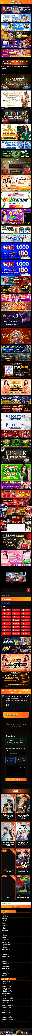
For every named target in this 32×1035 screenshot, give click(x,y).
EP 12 (26, 620)
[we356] (16, 154)
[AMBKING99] (16, 217)
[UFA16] (16, 455)
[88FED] (16, 520)
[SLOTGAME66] (28, 510)
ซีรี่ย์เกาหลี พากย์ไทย (8, 1005)
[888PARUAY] (16, 200)
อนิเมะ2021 (6, 966)
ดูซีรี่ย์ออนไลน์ (6, 944)
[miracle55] (16, 98)
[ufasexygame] (16, 485)
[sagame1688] (16, 641)
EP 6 (26, 613)
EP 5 (16, 613)
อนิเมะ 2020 (6, 956)
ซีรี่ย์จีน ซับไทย (6, 981)
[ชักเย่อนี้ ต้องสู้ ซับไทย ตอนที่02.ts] (28, 590)
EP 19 (7, 630)
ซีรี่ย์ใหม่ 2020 (6, 937)
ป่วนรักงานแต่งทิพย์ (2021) (8, 896)
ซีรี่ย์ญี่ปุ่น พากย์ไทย (7, 991)
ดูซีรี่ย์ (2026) (6, 940)
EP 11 (17, 620)
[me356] (16, 145)
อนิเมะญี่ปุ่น (6, 973)
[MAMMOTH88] (16, 230)
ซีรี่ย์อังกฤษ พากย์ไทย (8, 998)
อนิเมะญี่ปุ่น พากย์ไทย (8, 1019)
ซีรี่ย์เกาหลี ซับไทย (7, 1003)
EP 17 (17, 627)
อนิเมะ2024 (6, 968)
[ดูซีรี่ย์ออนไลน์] (16, 650)
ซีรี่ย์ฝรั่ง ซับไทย (7, 993)
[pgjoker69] (16, 511)
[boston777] (16, 10)
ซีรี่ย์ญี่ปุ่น (5, 918)
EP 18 (26, 627)
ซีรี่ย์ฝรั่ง (5, 921)
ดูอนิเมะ (5, 947)
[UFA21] (16, 280)
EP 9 (26, 617)
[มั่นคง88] (16, 662)
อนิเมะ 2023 (6, 959)
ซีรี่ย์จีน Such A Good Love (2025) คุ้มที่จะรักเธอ (8, 816)
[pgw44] (16, 443)
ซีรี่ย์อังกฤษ (5, 928)
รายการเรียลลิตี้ (6, 1010)
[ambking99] (16, 558)
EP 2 (16, 610)
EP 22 (7, 633)
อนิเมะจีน (5, 971)
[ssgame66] (8, 1033)
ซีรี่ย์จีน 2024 (6, 916)
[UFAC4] (16, 35)
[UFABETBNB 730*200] (16, 289)
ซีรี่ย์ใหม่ (5, 935)
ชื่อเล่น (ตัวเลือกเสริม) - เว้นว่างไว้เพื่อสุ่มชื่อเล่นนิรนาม (15, 749)
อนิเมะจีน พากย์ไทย (7, 1015)
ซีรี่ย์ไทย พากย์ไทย (7, 1007)
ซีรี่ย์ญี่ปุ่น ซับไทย (7, 988)
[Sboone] (16, 417)
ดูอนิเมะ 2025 (6, 949)
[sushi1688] (16, 183)
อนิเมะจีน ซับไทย (7, 1012)
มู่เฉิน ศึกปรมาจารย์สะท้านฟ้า (8, 870)
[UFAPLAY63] (16, 502)
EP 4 (7, 613)
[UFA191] (16, 541)
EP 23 (17, 633)
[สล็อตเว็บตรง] (16, 306)
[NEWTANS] (3, 524)
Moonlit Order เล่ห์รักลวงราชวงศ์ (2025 (23, 870)
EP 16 (7, 627)
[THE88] (16, 336)
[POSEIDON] (16, 349)
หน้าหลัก (3, 66)
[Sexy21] (16, 298)
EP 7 (7, 617)
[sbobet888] (16, 400)
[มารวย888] (28, 524)
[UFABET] (16, 166)
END (26, 633)
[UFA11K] (16, 115)
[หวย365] (16, 251)
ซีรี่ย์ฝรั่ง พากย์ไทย (7, 996)
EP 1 (7, 610)
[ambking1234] (16, 238)
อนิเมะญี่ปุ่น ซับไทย (7, 1017)
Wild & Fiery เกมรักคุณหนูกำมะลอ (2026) (23, 816)
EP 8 (16, 617)
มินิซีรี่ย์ (4, 952)
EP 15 (26, 623)
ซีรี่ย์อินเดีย (5, 930)
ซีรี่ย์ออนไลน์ (6, 925)
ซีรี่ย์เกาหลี (5, 933)
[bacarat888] (16, 408)
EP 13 (7, 623)
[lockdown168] (16, 18)
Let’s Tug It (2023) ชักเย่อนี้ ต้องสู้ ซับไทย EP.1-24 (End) (15, 62)
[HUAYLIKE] (16, 472)
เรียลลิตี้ (5, 975)
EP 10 (7, 620)
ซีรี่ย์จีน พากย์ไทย (7, 986)
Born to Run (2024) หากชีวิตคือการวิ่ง (23, 843)
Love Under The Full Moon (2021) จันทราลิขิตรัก (9, 844)
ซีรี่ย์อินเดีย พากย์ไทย (8, 1000)
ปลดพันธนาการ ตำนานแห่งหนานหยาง (23, 896)
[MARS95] (16, 494)
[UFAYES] (16, 434)
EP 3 (26, 610)
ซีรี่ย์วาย (5, 923)
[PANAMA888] (3, 510)
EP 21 (26, 630)
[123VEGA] (16, 357)
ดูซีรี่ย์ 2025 (6, 942)
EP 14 (17, 623)
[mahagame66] (16, 44)
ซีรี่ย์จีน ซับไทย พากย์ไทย (9, 984)
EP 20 (17, 630)
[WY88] (16, 319)
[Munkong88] (16, 387)
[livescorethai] (16, 577)
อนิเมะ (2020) (6, 954)
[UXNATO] (16, 82)
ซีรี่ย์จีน (4, 914)
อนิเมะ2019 (6, 963)
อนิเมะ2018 (6, 961)
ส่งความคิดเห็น (16, 779)
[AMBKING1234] (16, 132)
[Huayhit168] (16, 27)
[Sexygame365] (16, 53)
